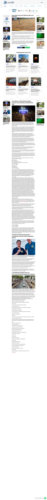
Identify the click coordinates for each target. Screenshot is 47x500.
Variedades (25, 6)
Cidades (16, 6)
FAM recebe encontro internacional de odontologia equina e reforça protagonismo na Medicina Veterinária (35, 90)
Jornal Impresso (32, 6)
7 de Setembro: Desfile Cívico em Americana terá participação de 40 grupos (6, 49)
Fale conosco (39, 6)
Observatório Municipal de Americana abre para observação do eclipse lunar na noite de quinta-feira (36, 67)
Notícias (11, 6)
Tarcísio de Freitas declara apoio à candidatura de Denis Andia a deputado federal (6, 41)
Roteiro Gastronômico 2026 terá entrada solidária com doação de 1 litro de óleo (23, 90)
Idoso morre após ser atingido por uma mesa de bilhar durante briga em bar (40, 39)
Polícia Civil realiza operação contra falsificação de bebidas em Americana (40, 31)
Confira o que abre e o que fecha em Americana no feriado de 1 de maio (40, 23)
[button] (23, 13)
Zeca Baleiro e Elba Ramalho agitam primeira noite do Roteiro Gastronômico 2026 (6, 33)
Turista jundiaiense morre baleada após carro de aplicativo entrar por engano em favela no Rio (40, 47)
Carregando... (14, 352)
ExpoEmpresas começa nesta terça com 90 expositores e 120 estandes (11, 90)
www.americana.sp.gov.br (23, 200)
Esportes (20, 6)
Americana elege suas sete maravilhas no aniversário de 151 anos (23, 66)
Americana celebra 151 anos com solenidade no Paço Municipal (11, 66)
